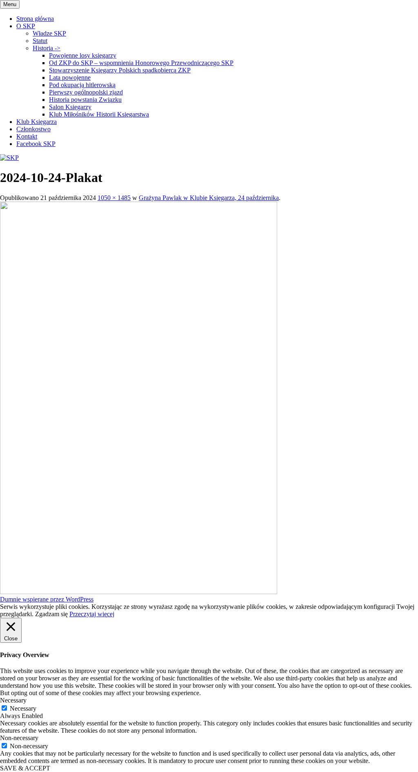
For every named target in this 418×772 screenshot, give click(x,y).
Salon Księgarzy (70, 106)
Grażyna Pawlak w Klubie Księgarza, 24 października (209, 197)
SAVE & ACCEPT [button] (25, 768)
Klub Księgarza (36, 121)
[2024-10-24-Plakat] (138, 591)
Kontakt (26, 136)
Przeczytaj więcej (91, 613)
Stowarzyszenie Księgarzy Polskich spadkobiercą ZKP (120, 70)
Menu (9, 4)
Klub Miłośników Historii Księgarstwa (99, 114)
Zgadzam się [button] (51, 613)
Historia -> (46, 48)
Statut (40, 40)
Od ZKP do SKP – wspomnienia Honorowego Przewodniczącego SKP (141, 62)
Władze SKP (49, 33)
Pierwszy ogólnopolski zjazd (86, 92)
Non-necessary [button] (19, 737)
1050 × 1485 (114, 197)
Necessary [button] (13, 700)
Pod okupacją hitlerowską (82, 84)
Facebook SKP (36, 143)
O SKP (25, 25)
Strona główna (35, 18)
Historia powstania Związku (85, 99)
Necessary (23, 708)
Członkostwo (33, 129)
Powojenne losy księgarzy (82, 55)
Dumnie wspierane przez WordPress (46, 599)
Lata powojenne (70, 77)
